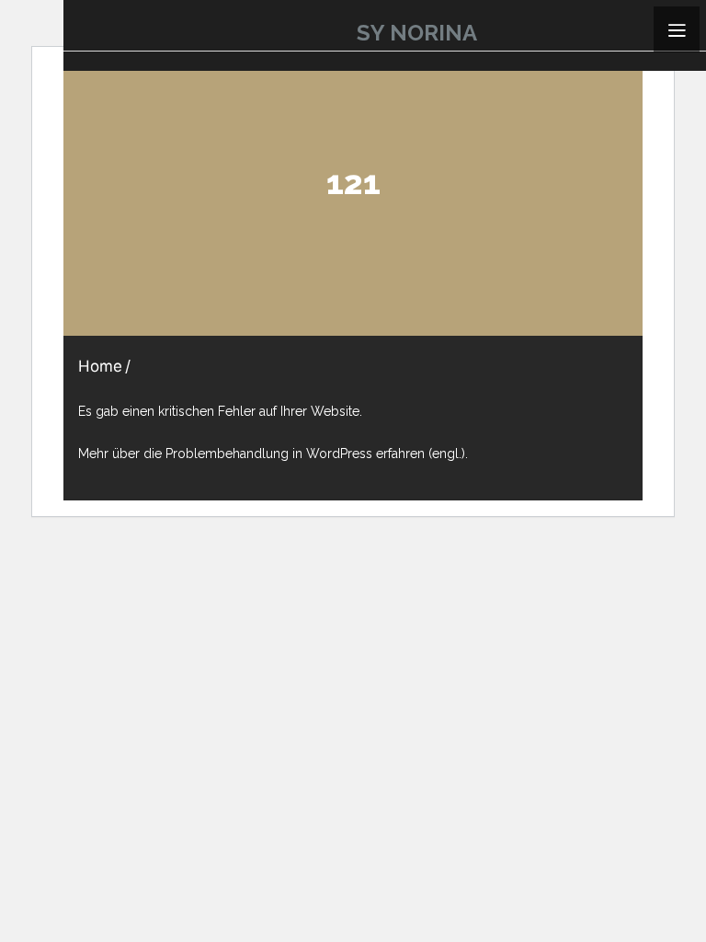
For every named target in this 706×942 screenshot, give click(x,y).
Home (100, 366)
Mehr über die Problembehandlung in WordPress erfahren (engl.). (273, 453)
